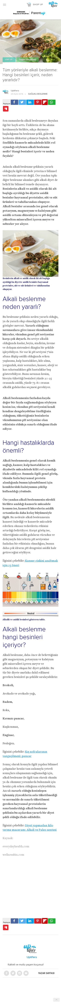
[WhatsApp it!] (51, 102)
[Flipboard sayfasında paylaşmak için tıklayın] (45, 102)
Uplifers (15, 91)
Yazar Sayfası (46, 973)
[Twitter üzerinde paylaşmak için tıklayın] (22, 102)
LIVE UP (9, 60)
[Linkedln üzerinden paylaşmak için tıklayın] (30, 102)
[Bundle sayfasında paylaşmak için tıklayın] (6, 109)
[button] (4, 4)
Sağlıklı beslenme (27, 60)
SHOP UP (38, 4)
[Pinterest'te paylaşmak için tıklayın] (38, 102)
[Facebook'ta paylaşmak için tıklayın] (14, 102)
